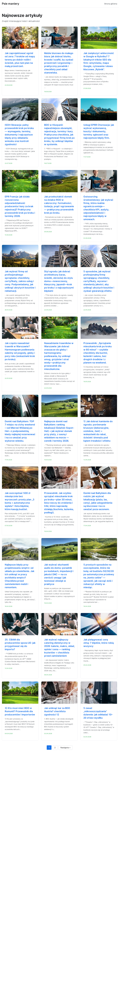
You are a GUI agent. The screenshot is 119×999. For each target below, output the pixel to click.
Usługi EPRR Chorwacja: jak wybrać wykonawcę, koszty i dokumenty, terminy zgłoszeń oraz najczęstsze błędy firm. (98, 131)
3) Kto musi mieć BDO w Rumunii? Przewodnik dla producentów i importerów (20, 711)
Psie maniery (10, 3)
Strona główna (110, 4)
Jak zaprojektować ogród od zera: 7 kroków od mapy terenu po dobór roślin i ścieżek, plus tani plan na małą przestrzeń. (20, 60)
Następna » (65, 747)
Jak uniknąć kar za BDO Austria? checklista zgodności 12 (57, 711)
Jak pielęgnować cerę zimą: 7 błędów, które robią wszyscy (98, 642)
